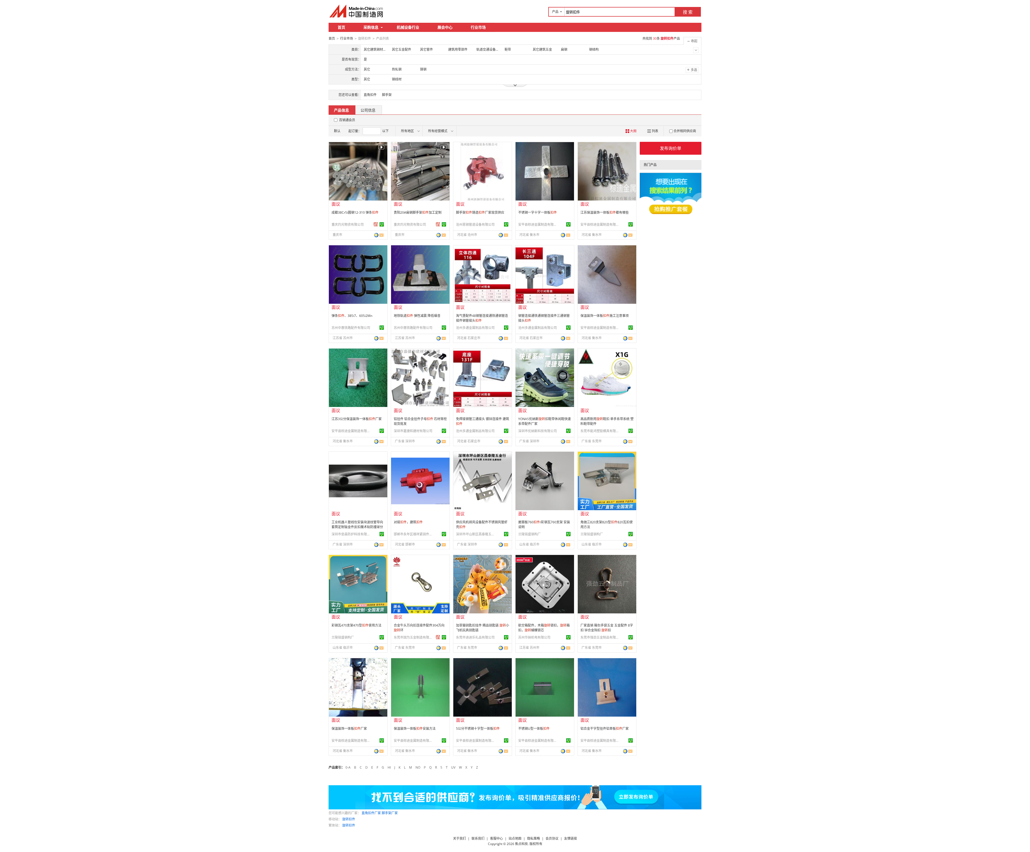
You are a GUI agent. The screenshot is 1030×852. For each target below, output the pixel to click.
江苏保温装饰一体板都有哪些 (604, 212)
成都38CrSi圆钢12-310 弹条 (355, 212)
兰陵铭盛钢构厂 (529, 534)
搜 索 (688, 12)
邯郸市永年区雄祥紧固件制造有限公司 (414, 534)
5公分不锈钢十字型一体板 (478, 728)
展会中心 (445, 27)
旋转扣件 (348, 819)
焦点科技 (521, 844)
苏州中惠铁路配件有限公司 (351, 327)
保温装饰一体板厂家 (349, 728)
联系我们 (478, 838)
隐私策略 (533, 838)
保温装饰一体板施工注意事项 (604, 315)
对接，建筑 (408, 522)
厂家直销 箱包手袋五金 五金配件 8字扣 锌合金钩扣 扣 (606, 627)
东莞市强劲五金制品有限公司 (600, 637)
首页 (341, 27)
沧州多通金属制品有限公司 (475, 327)
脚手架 (387, 94)
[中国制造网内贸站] (357, 11)
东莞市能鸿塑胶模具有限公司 (600, 431)
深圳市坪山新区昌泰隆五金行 (476, 534)
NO (417, 767)
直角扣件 (370, 94)
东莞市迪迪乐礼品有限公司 (475, 637)
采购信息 (370, 27)
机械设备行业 (408, 27)
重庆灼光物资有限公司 (348, 224)
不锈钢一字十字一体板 (537, 212)
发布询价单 (670, 148)
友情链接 (570, 838)
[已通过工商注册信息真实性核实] (382, 224)
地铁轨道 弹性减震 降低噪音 (417, 315)
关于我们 (459, 838)
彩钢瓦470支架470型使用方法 (356, 625)
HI (389, 767)
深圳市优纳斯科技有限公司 (537, 431)
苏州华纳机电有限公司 (534, 637)
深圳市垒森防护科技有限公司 (352, 534)
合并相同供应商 (685, 131)
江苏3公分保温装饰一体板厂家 (357, 419)
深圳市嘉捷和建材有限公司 (413, 431)
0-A (348, 767)
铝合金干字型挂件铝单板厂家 (604, 728)
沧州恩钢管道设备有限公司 (475, 224)
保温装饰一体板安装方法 (415, 728)
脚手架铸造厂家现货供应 (480, 212)
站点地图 (515, 838)
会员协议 (552, 838)
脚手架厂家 (390, 813)
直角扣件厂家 (371, 813)
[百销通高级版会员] (376, 224)
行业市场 (478, 27)
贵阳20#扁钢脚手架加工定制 (418, 212)
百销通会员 (347, 120)
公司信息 (368, 110)
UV (453, 767)
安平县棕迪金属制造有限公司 (538, 224)
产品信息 (341, 110)
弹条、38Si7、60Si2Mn (352, 315)
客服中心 (496, 838)
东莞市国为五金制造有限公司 (414, 637)
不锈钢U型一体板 (534, 728)
